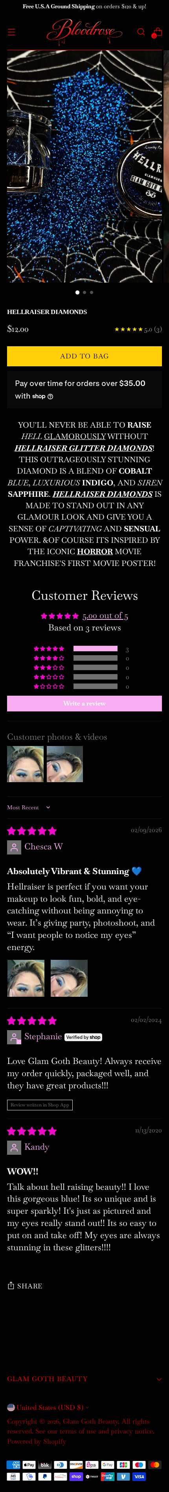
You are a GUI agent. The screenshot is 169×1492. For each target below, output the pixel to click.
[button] (49, 648)
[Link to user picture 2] (69, 978)
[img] (32, 830)
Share (29, 1286)
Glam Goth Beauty (90, 1421)
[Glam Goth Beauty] (84, 32)
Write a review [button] (84, 703)
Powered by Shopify (36, 1441)
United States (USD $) (50, 1407)
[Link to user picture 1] (26, 978)
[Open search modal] (141, 32)
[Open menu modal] (11, 32)
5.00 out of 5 (105, 615)
